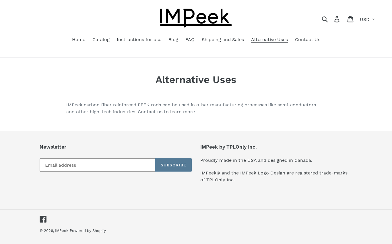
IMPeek (61, 230)
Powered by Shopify (88, 230)
